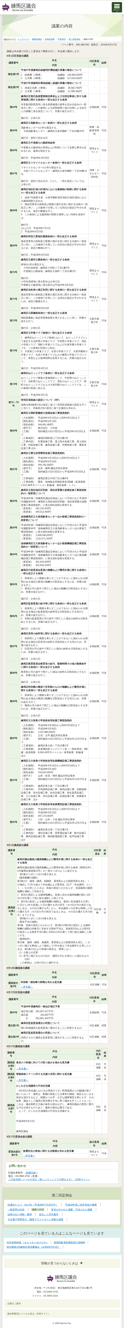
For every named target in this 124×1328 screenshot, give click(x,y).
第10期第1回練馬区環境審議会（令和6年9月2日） (33, 1247)
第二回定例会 (74, 39)
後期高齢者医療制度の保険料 (69, 1242)
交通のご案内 (14, 1303)
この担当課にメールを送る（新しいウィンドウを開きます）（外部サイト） (49, 1179)
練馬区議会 (37, 39)
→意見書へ (27, 987)
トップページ (23, 39)
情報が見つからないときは (59, 1263)
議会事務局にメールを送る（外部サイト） (28, 1313)
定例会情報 (50, 39)
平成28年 (62, 39)
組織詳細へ (32, 1172)
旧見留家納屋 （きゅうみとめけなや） (27, 1242)
